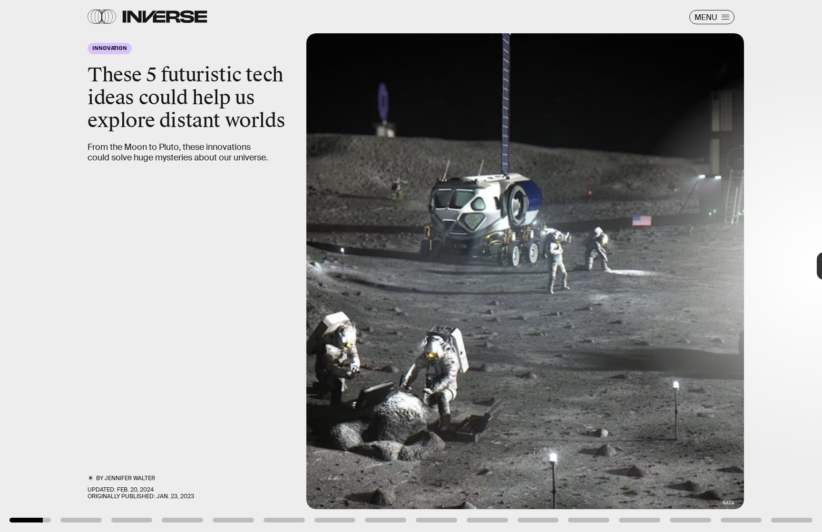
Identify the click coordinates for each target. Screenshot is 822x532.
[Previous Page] (135, 266)
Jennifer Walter (130, 478)
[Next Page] (546, 266)
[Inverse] (165, 16)
